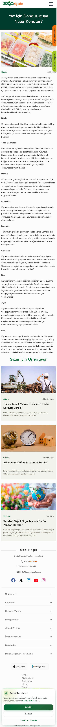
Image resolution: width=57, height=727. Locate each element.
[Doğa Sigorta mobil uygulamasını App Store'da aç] (18, 667)
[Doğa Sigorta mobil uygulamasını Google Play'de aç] (39, 667)
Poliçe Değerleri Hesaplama (19, 653)
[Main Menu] (51, 4)
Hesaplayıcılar (12, 619)
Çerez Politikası (29, 701)
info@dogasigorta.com (30, 572)
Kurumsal (10, 602)
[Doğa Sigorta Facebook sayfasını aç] (13, 580)
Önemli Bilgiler (12, 628)
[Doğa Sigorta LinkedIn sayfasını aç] (28, 580)
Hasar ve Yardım (13, 611)
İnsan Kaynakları (13, 636)
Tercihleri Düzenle (28, 720)
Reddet (28, 714)
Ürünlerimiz (11, 594)
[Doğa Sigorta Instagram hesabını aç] (43, 580)
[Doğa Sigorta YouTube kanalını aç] (36, 580)
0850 (30, 561)
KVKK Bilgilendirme (28, 677)
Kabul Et (28, 707)
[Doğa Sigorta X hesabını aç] (21, 580)
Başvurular (10, 645)
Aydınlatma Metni (27, 683)
